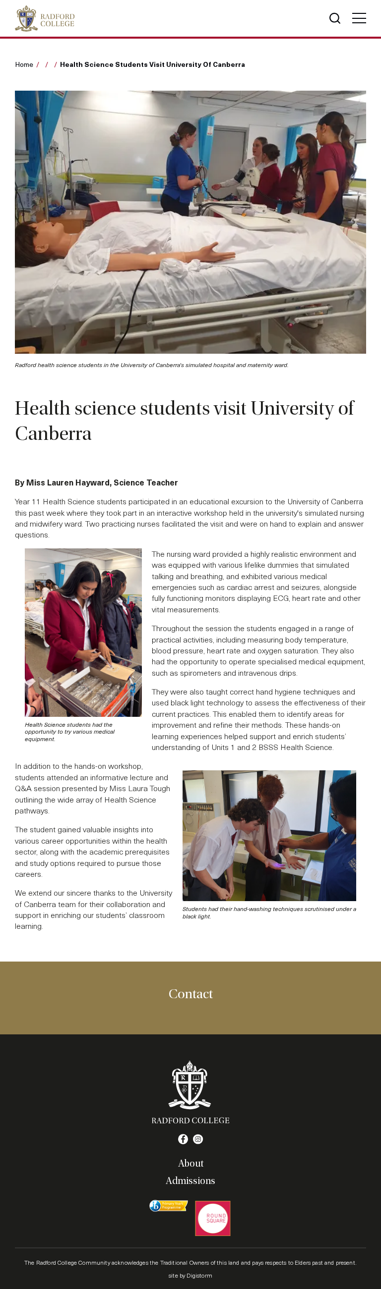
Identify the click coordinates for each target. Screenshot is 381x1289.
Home (24, 64)
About (190, 1163)
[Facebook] (183, 1139)
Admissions (190, 1181)
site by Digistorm (190, 1275)
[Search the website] (334, 18)
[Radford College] (44, 18)
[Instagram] (198, 1139)
